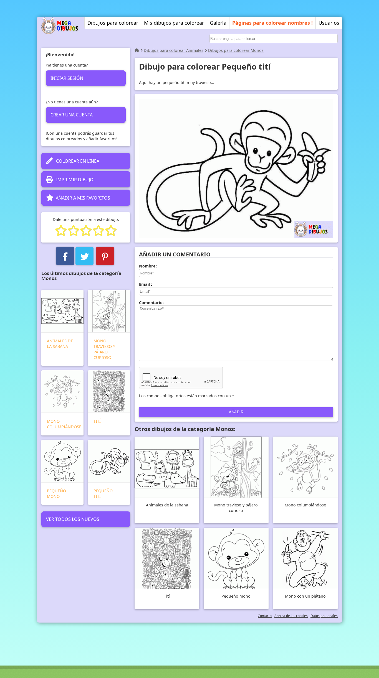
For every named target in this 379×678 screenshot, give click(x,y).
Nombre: (148, 266)
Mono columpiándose (64, 424)
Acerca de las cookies (291, 615)
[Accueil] (137, 50)
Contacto (265, 615)
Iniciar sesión (66, 78)
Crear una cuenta (71, 115)
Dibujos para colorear (112, 22)
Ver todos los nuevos (72, 519)
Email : (145, 284)
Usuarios (329, 22)
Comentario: (151, 302)
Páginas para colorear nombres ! (272, 22)
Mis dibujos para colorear (174, 22)
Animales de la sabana (60, 343)
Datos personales (324, 615)
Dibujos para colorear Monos (236, 50)
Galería (218, 22)
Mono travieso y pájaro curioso (104, 349)
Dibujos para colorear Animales (173, 50)
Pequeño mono (56, 493)
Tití (97, 421)
